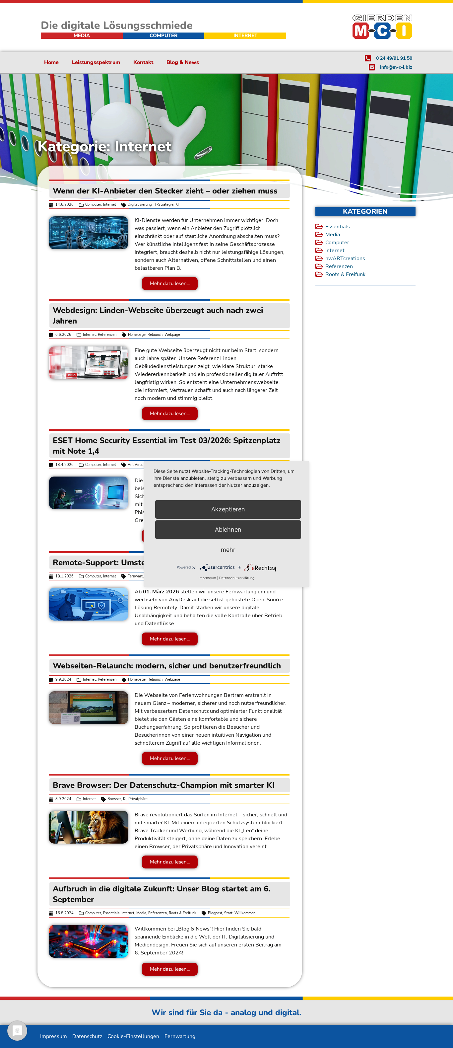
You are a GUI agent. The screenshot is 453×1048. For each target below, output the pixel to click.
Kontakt (143, 62)
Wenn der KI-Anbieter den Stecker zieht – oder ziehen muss (165, 191)
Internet (109, 204)
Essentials (111, 913)
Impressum (53, 1036)
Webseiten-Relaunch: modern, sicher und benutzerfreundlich (167, 665)
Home (51, 62)
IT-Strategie (163, 204)
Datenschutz (87, 1036)
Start (228, 913)
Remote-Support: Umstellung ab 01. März (132, 562)
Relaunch (155, 334)
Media (141, 913)
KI (177, 204)
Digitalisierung (140, 204)
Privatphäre (138, 798)
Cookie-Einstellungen (133, 1036)
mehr (228, 549)
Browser (114, 798)
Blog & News (182, 62)
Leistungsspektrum (96, 62)
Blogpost (215, 913)
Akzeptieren (228, 509)
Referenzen (107, 334)
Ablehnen (228, 529)
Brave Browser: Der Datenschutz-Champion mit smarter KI (164, 785)
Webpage (172, 334)
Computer (93, 204)
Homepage (137, 334)
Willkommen (244, 913)
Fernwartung (138, 576)
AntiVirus (135, 464)
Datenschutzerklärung (236, 578)
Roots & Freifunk (182, 913)
